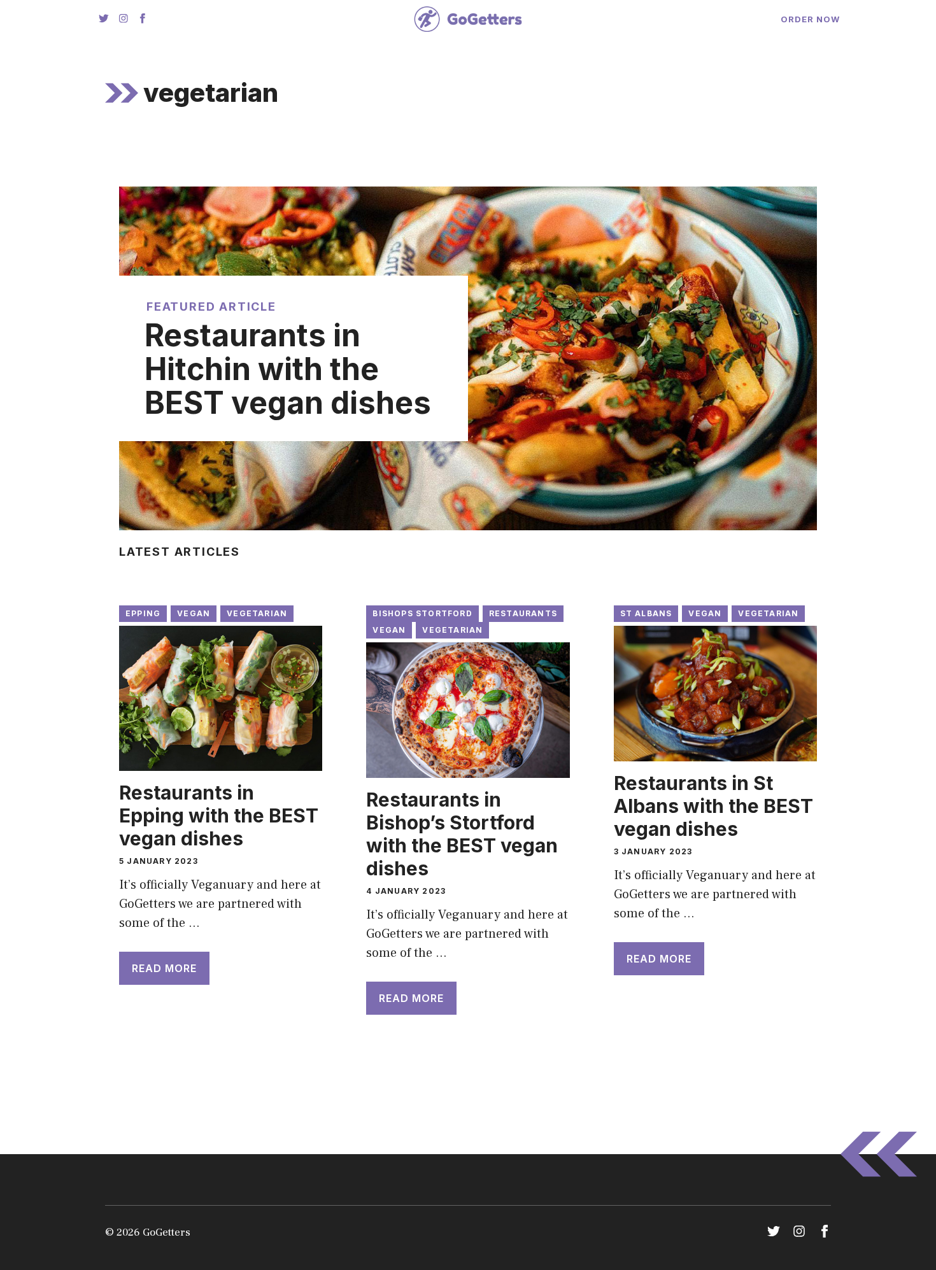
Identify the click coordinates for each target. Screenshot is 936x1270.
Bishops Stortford (422, 613)
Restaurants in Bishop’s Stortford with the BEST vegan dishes (462, 834)
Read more (164, 968)
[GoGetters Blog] (467, 19)
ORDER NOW (810, 19)
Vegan (193, 613)
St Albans (646, 613)
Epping (142, 613)
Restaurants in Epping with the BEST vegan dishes (218, 815)
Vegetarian (257, 613)
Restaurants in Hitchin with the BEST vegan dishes (288, 369)
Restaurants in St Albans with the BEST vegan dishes (713, 806)
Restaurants (523, 613)
